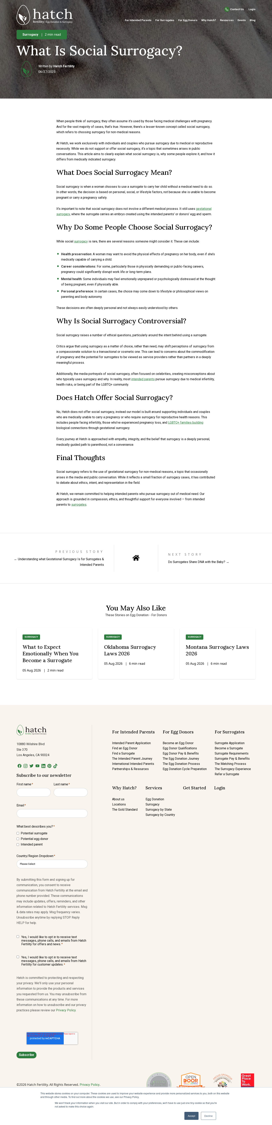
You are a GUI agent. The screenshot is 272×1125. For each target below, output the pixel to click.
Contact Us (237, 9)
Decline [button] (208, 1115)
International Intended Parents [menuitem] (133, 764)
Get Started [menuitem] (194, 788)
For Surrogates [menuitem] (164, 20)
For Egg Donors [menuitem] (187, 20)
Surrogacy (30, 34)
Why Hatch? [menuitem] (208, 20)
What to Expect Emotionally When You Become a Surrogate (50, 654)
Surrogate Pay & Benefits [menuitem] (232, 758)
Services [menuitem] (154, 788)
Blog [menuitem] (252, 20)
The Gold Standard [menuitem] (125, 809)
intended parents (143, 379)
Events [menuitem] (242, 20)
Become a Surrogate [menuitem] (229, 748)
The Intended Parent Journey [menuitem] (132, 758)
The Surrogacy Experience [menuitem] (233, 769)
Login (252, 9)
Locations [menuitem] (119, 804)
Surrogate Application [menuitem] (230, 743)
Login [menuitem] (219, 788)
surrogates (78, 504)
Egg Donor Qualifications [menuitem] (180, 748)
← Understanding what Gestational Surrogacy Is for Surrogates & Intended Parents (59, 561)
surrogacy (81, 241)
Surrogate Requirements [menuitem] (232, 753)
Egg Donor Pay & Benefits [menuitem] (181, 753)
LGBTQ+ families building (185, 422)
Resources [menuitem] (227, 20)
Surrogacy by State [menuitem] (159, 809)
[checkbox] (52, 838)
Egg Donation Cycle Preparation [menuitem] (185, 769)
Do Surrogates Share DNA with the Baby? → (198, 562)
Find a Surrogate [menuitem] (123, 753)
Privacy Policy (66, 1010)
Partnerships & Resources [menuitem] (130, 769)
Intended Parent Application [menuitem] (131, 743)
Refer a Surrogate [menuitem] (227, 774)
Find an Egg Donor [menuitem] (124, 748)
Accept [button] (191, 1115)
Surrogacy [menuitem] (152, 804)
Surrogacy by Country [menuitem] (160, 815)
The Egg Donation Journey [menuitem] (181, 758)
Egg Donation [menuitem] (155, 799)
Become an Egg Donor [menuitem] (178, 743)
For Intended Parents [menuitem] (138, 20)
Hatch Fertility (63, 66)
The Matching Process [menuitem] (230, 764)
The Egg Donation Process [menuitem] (181, 764)
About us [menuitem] (118, 799)
